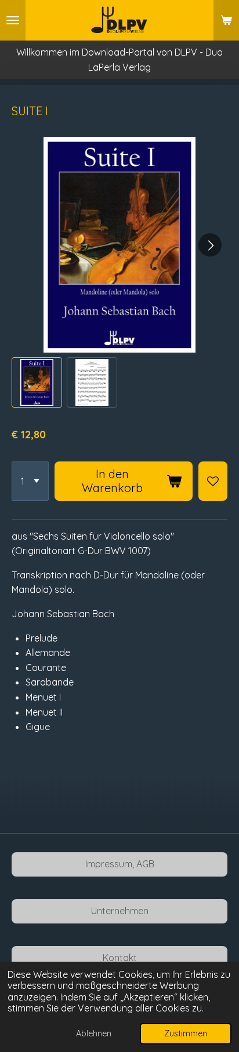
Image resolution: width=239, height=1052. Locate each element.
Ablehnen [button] (93, 1033)
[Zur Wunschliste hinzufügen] (212, 481)
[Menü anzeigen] (13, 20)
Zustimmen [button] (185, 1033)
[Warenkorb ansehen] (226, 20)
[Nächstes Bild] (210, 244)
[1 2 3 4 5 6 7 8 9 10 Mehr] (30, 481)
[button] (37, 382)
